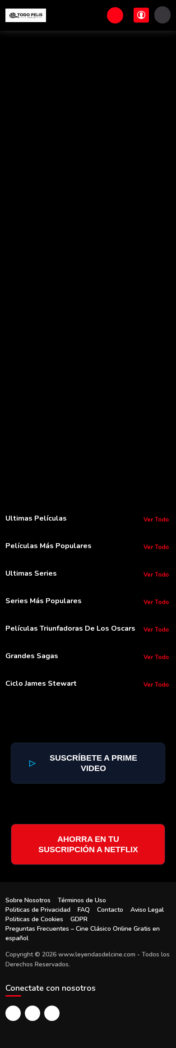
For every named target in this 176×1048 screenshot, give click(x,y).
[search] (115, 15)
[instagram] (52, 1013)
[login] (141, 15)
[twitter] (32, 1013)
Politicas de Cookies (34, 919)
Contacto (110, 909)
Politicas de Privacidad (37, 909)
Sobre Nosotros (28, 900)
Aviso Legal (147, 909)
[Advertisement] (88, 123)
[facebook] (13, 1013)
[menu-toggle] (162, 14)
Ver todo (156, 520)
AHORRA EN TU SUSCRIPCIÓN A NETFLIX (88, 844)
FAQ (84, 909)
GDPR (79, 919)
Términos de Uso (82, 900)
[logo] (25, 15)
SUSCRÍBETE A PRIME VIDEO (83, 763)
